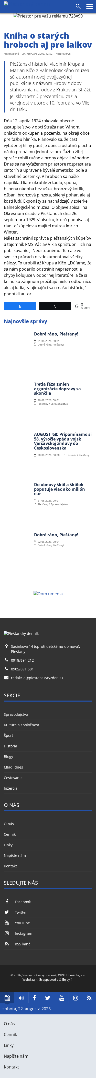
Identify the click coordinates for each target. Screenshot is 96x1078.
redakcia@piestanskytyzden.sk (37, 677)
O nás (9, 823)
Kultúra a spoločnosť (21, 724)
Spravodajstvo (16, 714)
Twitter (21, 912)
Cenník (10, 834)
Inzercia (10, 788)
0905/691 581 (22, 669)
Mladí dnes (13, 767)
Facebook (23, 901)
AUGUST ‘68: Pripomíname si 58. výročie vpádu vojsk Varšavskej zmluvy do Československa (63, 441)
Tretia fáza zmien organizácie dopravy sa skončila (57, 388)
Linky (8, 844)
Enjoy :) (67, 979)
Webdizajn (30, 979)
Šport (8, 735)
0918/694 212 (22, 660)
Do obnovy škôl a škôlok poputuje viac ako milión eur (59, 489)
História (10, 746)
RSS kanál (23, 944)
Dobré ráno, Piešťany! (56, 334)
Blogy (8, 756)
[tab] (7, 997)
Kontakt (10, 866)
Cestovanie (13, 777)
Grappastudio (48, 979)
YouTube (22, 922)
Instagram (23, 933)
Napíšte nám (15, 855)
